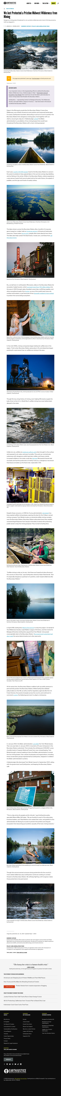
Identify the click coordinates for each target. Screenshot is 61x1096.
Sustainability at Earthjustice (10, 1029)
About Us (29, 3)
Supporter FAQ (26, 1036)
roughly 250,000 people (20, 172)
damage (34, 458)
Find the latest (35, 78)
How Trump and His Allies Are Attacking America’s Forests (21, 981)
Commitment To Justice (9, 1026)
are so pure (25, 233)
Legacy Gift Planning (28, 1031)
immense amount (31, 231)
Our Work (36, 3)
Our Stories (10, 8)
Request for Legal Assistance (11, 1043)
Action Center (26, 1021)
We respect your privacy (21, 1078)
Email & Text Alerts (27, 1024)
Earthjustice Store (27, 1033)
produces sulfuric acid (29, 452)
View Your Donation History (48, 1033)
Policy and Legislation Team (40, 26)
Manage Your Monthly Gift (48, 1019)
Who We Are (7, 1019)
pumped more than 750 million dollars (38, 287)
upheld (36, 119)
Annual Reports (7, 1031)
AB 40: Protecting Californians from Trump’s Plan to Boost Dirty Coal (24, 1000)
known (28, 291)
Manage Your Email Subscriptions (46, 1022)
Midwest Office (26, 26)
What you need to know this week (13, 993)
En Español (6, 1021)
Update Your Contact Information (47, 1030)
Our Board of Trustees (9, 1024)
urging (16, 695)
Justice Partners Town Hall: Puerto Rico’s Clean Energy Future (23, 996)
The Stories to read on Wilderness (14, 974)
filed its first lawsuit (28, 627)
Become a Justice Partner (29, 1029)
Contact (6, 1040)
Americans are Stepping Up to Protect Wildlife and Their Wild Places (24, 977)
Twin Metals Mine (21, 952)
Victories (6, 1033)
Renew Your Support (28, 1026)
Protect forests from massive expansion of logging (31, 985)
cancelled (36, 744)
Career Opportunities (9, 1036)
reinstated (45, 513)
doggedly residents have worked (44, 293)
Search (57, 3)
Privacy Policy (7, 1038)
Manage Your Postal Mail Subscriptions (47, 1026)
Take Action (45, 3)
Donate (53, 3)
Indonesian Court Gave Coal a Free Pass (16, 1004)
